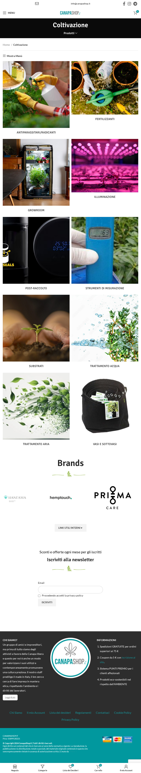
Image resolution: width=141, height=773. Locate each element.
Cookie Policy (122, 712)
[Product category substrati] (36, 333)
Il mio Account (36, 712)
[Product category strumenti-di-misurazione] (104, 255)
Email (41, 582)
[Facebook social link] (124, 4)
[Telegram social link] (135, 4)
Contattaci (102, 712)
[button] (61, 517)
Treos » (73, 751)
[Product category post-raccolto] (36, 255)
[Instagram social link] (129, 4)
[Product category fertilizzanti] (104, 92)
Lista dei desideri (60, 712)
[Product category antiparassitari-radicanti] (36, 99)
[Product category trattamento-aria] (36, 411)
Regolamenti (83, 712)
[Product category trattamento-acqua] (104, 333)
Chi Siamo (16, 712)
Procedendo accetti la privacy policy (62, 595)
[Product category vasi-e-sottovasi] (104, 411)
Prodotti (69, 33)
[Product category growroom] (36, 177)
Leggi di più (10, 697)
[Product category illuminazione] (104, 170)
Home (6, 44)
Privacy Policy (70, 719)
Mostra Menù (14, 55)
